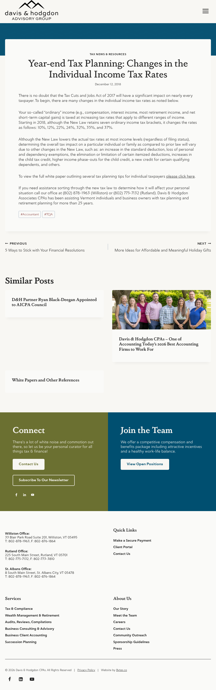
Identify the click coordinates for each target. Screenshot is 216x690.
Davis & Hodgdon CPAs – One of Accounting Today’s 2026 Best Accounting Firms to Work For (158, 344)
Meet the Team (125, 615)
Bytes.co (121, 670)
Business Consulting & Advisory (29, 629)
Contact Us (121, 554)
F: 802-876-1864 (43, 541)
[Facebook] (9, 679)
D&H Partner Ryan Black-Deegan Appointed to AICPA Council (54, 302)
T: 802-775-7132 (17, 559)
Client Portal (122, 547)
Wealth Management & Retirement (32, 615)
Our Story (120, 609)
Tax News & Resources (108, 54)
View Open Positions (145, 464)
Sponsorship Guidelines (131, 642)
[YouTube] (31, 679)
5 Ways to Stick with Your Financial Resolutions (45, 247)
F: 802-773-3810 (42, 559)
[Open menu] (205, 11)
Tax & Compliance (19, 609)
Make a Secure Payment (132, 540)
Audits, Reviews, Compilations (28, 622)
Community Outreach (130, 635)
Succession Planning (20, 642)
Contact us (28, 464)
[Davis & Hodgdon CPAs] (31, 10)
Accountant (30, 214)
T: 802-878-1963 (17, 541)
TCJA (48, 214)
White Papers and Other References (45, 379)
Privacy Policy (86, 670)
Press (117, 648)
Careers (119, 622)
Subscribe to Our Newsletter (44, 480)
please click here (180, 176)
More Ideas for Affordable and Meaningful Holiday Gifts (163, 247)
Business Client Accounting (26, 635)
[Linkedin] (20, 679)
